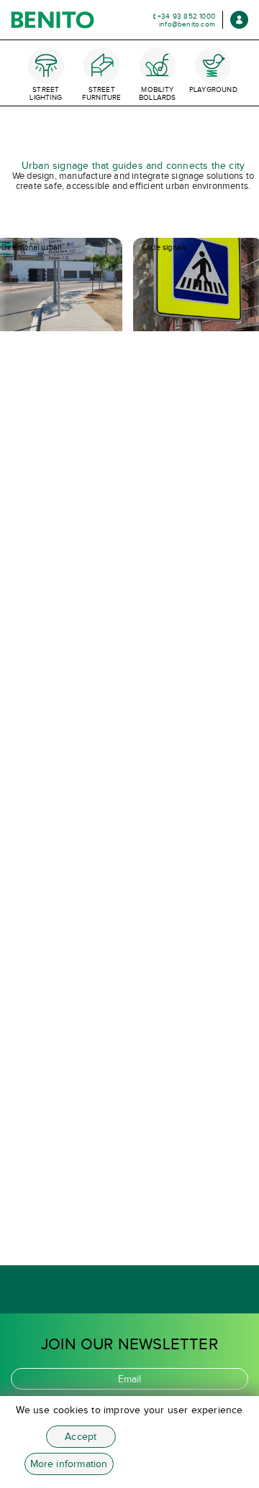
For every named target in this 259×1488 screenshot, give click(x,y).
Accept (80, 1436)
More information (69, 1464)
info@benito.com (187, 24)
